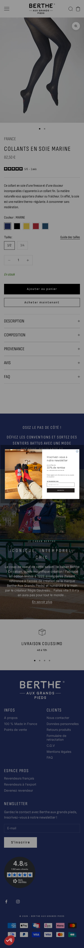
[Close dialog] (77, 451)
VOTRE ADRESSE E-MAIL (53, 481)
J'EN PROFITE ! (60, 490)
